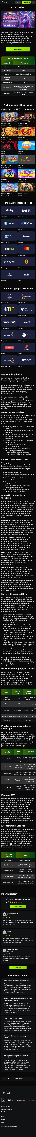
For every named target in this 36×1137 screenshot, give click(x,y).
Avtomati (29, 109)
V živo (13, 109)
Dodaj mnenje (18, 906)
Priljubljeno (4, 109)
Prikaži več (18, 967)
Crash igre (21, 109)
